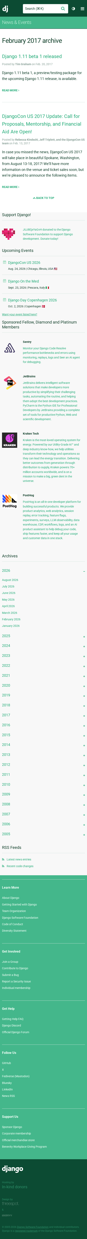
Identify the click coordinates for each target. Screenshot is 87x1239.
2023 (6, 655)
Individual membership (16, 988)
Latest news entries (19, 859)
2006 (6, 824)
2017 (6, 715)
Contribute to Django (15, 968)
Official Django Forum (15, 1032)
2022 (6, 665)
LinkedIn (7, 1089)
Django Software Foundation (20, 917)
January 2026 (11, 625)
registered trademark (26, 1230)
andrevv (11, 1215)
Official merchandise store (18, 1140)
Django (5, 8)
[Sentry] (9, 353)
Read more (10, 90)
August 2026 (10, 580)
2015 (6, 735)
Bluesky (7, 1083)
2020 (6, 685)
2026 (6, 570)
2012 (6, 764)
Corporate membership (16, 1133)
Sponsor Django (12, 1127)
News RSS (8, 1096)
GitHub (6, 1063)
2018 (6, 705)
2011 (6, 774)
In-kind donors (14, 1186)
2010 (6, 784)
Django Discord (11, 1025)
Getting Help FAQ (12, 1019)
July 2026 (8, 586)
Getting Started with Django (19, 904)
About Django (10, 897)
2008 (6, 804)
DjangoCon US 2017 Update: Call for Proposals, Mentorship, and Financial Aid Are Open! (41, 124)
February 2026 (11, 619)
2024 (6, 645)
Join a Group (10, 961)
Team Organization (14, 911)
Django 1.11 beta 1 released (32, 56)
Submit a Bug (10, 975)
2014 (6, 745)
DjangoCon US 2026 (24, 262)
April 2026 (8, 606)
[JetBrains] (9, 389)
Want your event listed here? (19, 314)
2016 (6, 725)
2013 (6, 754)
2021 (6, 675)
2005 (6, 834)
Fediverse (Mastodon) (16, 1076)
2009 (6, 794)
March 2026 (9, 612)
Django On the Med (23, 281)
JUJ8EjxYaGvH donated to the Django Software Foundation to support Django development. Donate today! (48, 234)
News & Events (16, 22)
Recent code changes (20, 866)
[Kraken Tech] (9, 446)
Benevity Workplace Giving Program (24, 1146)
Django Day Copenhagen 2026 (32, 300)
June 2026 (8, 593)
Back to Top (45, 198)
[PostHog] (9, 507)
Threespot (11, 1204)
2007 (6, 814)
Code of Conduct (12, 924)
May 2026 (8, 599)
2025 (6, 636)
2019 (6, 695)
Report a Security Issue (16, 981)
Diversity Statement (14, 930)
